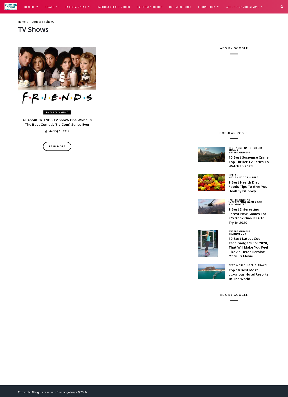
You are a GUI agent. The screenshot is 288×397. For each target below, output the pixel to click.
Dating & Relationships (113, 6)
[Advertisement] (232, 90)
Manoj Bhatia (59, 131)
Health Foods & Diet (243, 177)
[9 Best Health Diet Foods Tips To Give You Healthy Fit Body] (211, 182)
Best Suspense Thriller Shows (245, 149)
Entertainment (75, 6)
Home (22, 22)
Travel (49, 6)
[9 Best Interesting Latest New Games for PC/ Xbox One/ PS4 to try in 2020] (211, 206)
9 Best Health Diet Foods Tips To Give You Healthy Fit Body (248, 186)
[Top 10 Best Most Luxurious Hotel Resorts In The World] (211, 271)
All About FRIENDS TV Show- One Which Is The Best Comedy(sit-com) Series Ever (57, 122)
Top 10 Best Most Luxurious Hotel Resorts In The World (248, 274)
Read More (57, 146)
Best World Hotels (242, 265)
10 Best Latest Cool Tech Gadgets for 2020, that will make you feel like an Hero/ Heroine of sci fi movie (248, 247)
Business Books (180, 6)
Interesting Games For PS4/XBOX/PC (245, 203)
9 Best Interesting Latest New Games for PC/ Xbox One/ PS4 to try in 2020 (247, 216)
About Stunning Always (242, 6)
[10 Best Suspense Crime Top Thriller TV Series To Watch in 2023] (211, 154)
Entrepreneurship (149, 6)
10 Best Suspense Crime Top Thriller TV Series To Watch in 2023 (249, 161)
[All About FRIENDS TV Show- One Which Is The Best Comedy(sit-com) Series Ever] (57, 76)
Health (29, 6)
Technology (206, 6)
